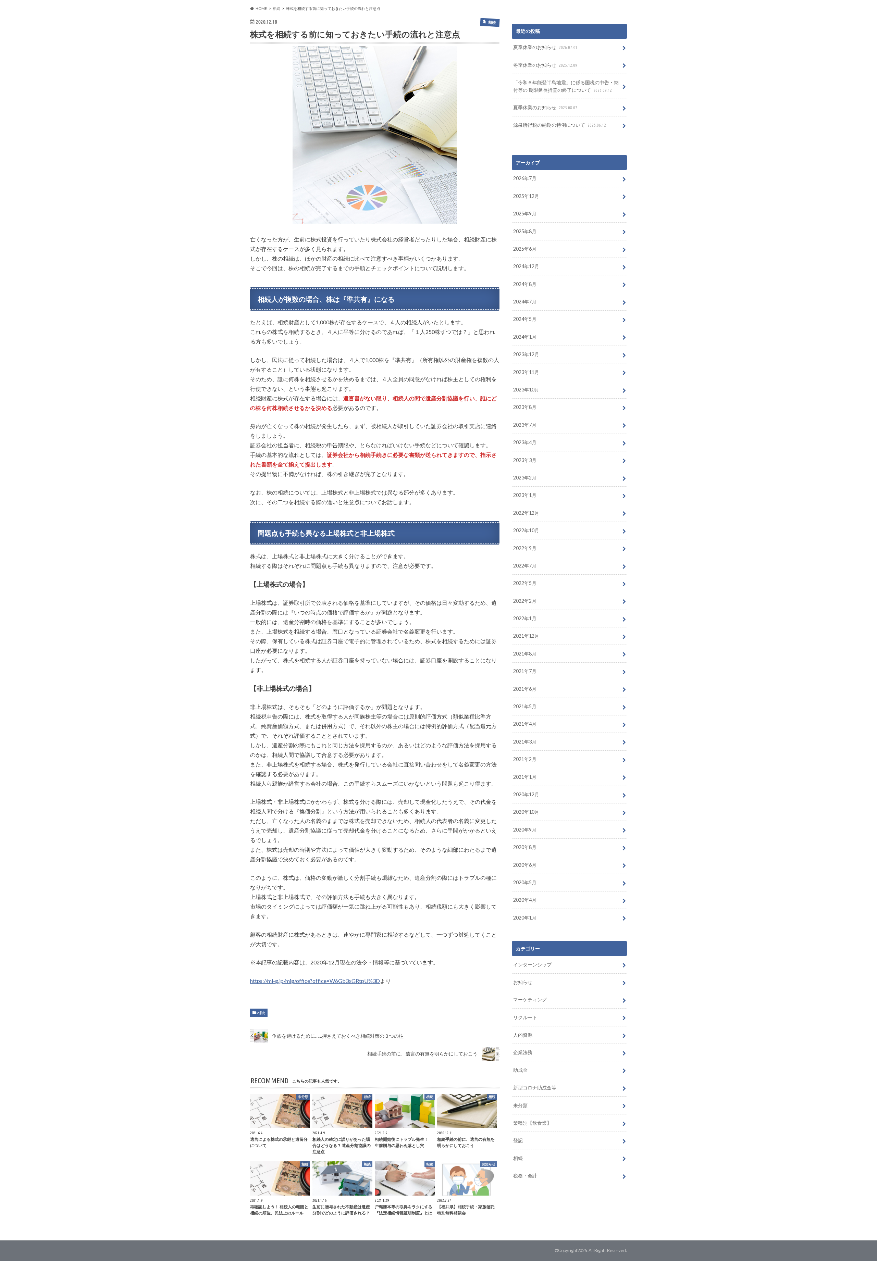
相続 (261, 1012)
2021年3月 (524, 742)
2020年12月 (526, 794)
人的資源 (522, 1035)
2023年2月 (524, 477)
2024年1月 (524, 337)
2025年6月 (524, 249)
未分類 (520, 1105)
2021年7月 (524, 671)
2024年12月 (526, 266)
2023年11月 (526, 372)
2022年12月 (526, 513)
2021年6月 (524, 689)
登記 (518, 1140)
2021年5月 (524, 706)
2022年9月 (524, 548)
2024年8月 (524, 284)
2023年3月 (524, 460)
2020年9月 (524, 830)
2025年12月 (526, 196)
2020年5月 (524, 882)
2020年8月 (524, 847)
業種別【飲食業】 (532, 1123)
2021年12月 (526, 636)
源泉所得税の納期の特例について (559, 125)
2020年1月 (524, 918)
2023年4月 (524, 442)
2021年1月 (524, 777)
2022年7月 (524, 566)
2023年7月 (524, 425)
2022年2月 (524, 601)
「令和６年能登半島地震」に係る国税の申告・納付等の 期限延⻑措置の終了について (566, 86)
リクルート (525, 1017)
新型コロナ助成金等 (534, 1087)
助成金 (520, 1070)
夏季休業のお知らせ (545, 47)
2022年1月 (524, 618)
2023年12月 (526, 354)
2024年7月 (524, 301)
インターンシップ (532, 964)
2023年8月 (524, 407)
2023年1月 (524, 495)
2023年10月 (526, 389)
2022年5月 (524, 583)
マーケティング (530, 999)
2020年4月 (524, 900)
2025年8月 (524, 231)
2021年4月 (524, 724)
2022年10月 (526, 530)
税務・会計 (525, 1175)
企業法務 (522, 1052)
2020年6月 (524, 865)
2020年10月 (526, 812)
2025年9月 (524, 213)
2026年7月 (524, 178)
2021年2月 (524, 759)
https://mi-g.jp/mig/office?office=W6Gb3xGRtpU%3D (315, 980)
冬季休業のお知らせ (545, 65)
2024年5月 (524, 319)
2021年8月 (524, 654)
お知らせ (522, 982)
